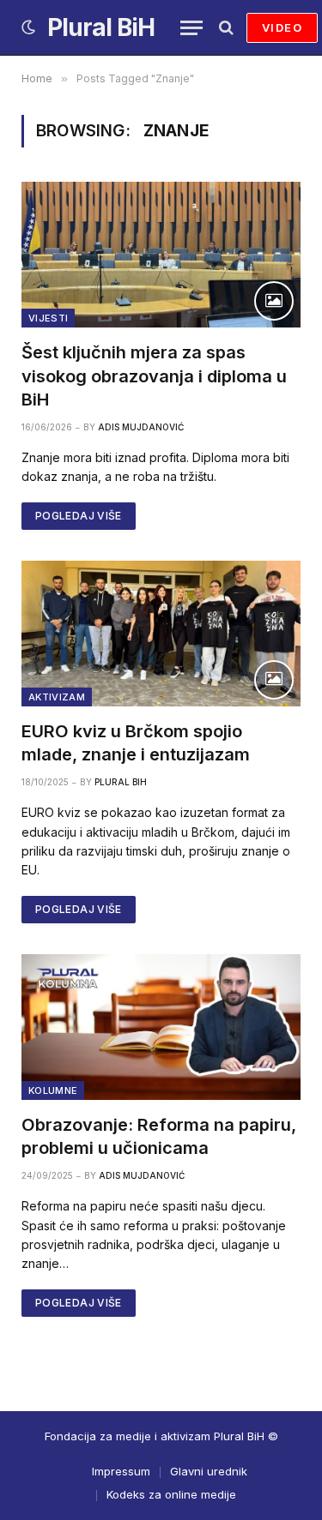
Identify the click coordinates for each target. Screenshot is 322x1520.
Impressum (121, 1471)
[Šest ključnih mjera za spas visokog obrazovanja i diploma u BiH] (161, 254)
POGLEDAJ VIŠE (78, 515)
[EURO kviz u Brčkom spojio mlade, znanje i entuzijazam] (161, 633)
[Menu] (191, 28)
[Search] (225, 28)
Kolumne (52, 1090)
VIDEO (282, 27)
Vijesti (48, 318)
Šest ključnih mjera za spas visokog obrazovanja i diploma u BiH (154, 375)
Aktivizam (56, 697)
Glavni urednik (208, 1471)
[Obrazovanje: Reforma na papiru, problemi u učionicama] (161, 1027)
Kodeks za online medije (171, 1494)
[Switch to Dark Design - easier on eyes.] (28, 27)
